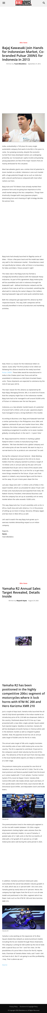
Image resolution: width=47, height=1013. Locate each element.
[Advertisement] (23, 20)
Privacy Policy (13, 1006)
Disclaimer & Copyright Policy (29, 1006)
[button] (44, 3)
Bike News (23, 43)
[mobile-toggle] (3, 3)
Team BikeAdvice (20, 64)
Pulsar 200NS (7, 372)
